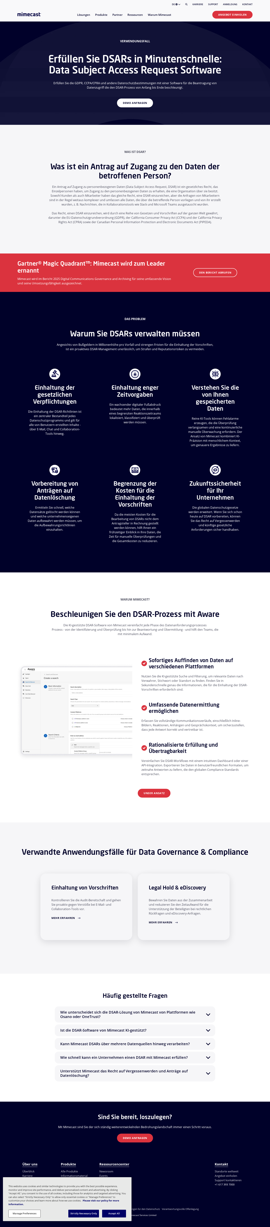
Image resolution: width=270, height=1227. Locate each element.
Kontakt (247, 4)
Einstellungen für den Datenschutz (141, 1209)
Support (213, 4)
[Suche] (186, 4)
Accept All (114, 1213)
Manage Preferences (24, 1213)
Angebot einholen (232, 14)
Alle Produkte (69, 1171)
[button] (135, 1014)
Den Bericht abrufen (215, 272)
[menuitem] (83, 17)
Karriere (197, 4)
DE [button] (173, 4)
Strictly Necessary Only (83, 1213)
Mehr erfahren (63, 918)
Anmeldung (230, 4)
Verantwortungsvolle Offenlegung (180, 1209)
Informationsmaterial (74, 1176)
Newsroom (106, 1171)
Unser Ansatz (154, 793)
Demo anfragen (135, 103)
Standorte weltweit (226, 1171)
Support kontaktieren (228, 1180)
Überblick (28, 1171)
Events (103, 1176)
